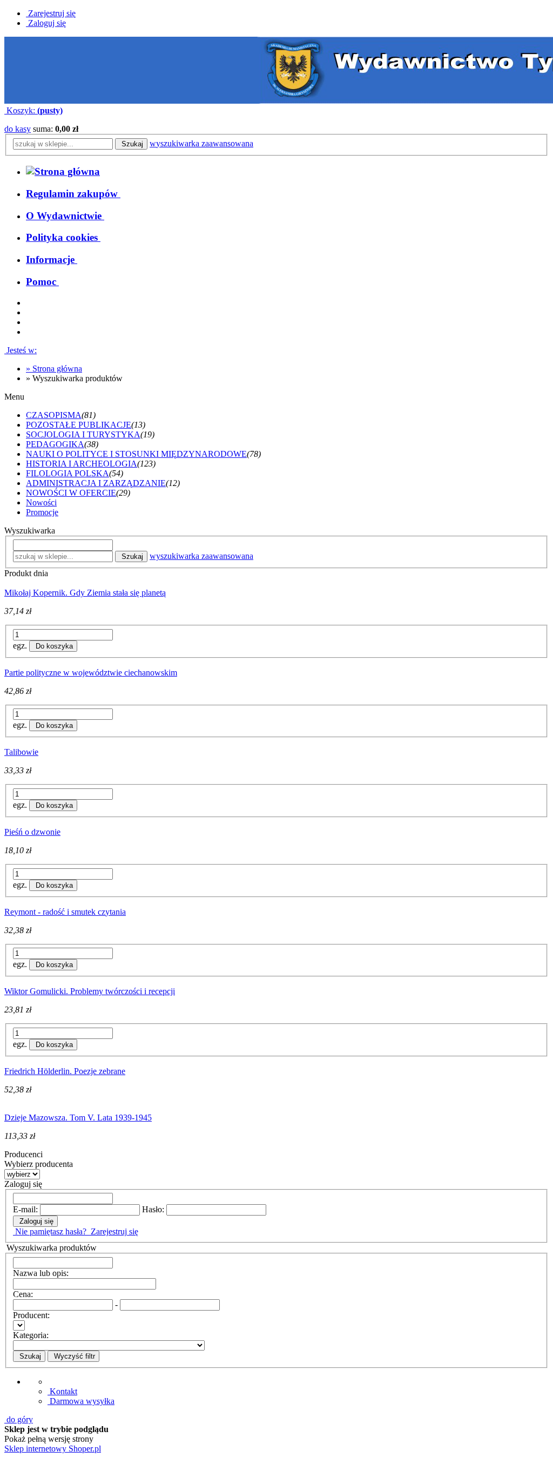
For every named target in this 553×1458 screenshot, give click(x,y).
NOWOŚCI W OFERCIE (71, 492)
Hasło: (153, 1209)
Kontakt (62, 1391)
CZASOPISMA (54, 415)
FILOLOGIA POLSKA (67, 473)
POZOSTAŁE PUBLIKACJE (78, 424)
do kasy (17, 128)
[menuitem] (73, 193)
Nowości (41, 502)
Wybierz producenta (38, 1164)
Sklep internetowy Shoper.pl (52, 1448)
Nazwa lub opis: (41, 1273)
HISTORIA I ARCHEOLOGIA (81, 463)
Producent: (31, 1315)
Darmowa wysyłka (81, 1401)
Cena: (23, 1294)
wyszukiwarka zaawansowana (201, 143)
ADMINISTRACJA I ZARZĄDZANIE (96, 483)
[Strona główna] (63, 171)
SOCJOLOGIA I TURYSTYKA (83, 434)
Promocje (42, 512)
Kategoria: (31, 1335)
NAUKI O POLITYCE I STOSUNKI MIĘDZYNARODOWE (136, 453)
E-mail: (25, 1209)
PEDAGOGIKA (55, 444)
